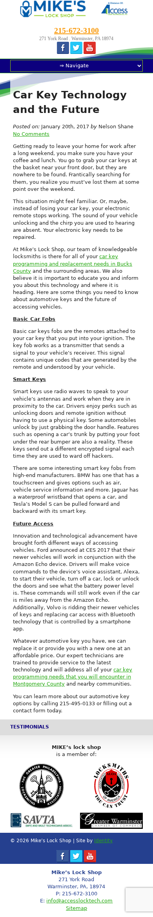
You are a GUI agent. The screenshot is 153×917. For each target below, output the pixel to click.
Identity (103, 840)
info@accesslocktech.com (79, 901)
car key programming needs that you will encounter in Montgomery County (72, 677)
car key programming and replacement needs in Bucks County (72, 263)
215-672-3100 (76, 30)
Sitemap (76, 908)
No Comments (31, 134)
